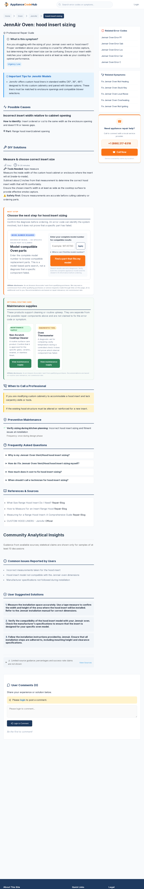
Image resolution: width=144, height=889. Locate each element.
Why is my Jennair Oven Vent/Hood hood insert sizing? (39, 455)
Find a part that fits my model (68, 260)
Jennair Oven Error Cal (111, 56)
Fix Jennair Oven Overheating (115, 100)
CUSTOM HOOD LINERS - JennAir (26, 521)
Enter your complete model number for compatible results (67, 238)
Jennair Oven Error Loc (112, 50)
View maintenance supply (20, 363)
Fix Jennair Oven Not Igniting (114, 106)
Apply (80, 246)
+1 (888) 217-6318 (119, 143)
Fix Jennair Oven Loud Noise (114, 94)
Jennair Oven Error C (111, 62)
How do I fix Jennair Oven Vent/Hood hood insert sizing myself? (43, 463)
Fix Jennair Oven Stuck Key (114, 87)
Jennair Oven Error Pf (111, 37)
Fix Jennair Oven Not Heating (115, 81)
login (22, 700)
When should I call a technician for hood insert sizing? (38, 480)
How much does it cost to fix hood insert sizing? (35, 471)
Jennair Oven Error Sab (112, 43)
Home (7, 16)
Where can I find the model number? (68, 252)
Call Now (119, 152)
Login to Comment (21, 723)
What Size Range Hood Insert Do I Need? (29, 502)
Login (136, 4)
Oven (20, 16)
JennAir (34, 16)
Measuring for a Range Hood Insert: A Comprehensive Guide (40, 514)
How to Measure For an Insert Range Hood (30, 508)
